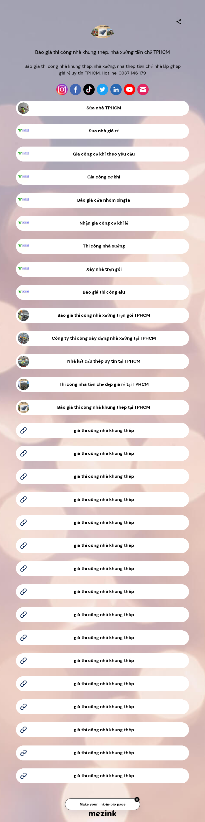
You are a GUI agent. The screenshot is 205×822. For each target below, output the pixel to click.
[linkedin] (116, 89)
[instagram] (62, 89)
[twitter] (102, 89)
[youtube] (129, 89)
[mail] (143, 89)
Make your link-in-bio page (102, 805)
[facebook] (75, 89)
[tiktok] (89, 89)
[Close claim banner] (137, 799)
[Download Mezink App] (102, 813)
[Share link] (179, 20)
